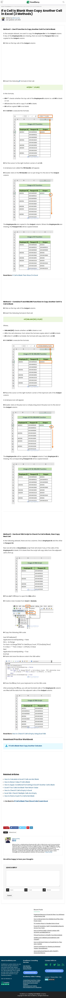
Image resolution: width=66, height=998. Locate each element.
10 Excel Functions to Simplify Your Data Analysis (48, 935)
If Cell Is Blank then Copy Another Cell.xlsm (25, 746)
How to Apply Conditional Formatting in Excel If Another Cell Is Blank (30, 785)
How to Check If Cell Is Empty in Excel (18, 790)
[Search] (63, 2)
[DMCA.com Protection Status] (50, 979)
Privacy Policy (54, 977)
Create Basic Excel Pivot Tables (31, 980)
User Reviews (26, 966)
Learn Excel (43, 801)
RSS (63, 965)
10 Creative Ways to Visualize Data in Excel (46, 923)
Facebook (50, 965)
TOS (60, 977)
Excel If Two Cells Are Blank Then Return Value (21, 788)
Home (2, 6)
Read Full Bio (48, 852)
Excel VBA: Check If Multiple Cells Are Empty (21, 793)
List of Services (27, 967)
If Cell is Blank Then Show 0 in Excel (25, 275)
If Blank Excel (12, 832)
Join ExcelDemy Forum (55, 971)
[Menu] (2, 2)
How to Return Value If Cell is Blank (17, 782)
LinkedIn (58, 965)
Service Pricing (27, 969)
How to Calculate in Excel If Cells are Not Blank (22, 779)
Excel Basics (8, 6)
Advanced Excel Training (30, 986)
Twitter (54, 965)
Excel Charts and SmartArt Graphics (30, 983)
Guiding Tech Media (34, 994)
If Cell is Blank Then (21, 801)
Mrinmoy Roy (16, 18)
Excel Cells (34, 801)
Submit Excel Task (30, 972)
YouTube (46, 965)
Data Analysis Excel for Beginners (32, 987)
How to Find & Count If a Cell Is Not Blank (19, 796)
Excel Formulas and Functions (31, 981)
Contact (47, 977)
